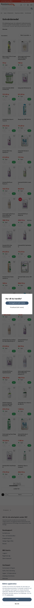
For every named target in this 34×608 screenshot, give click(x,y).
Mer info (17, 603)
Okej (17, 599)
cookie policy (9, 595)
